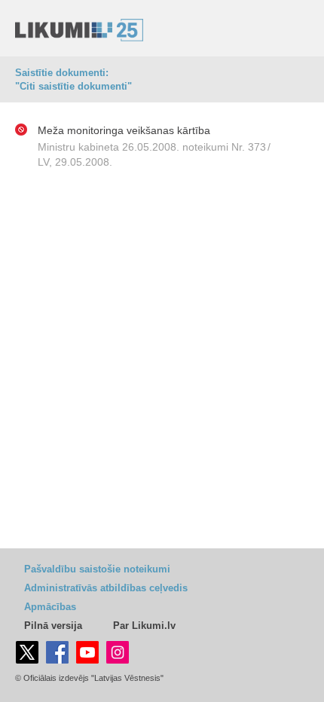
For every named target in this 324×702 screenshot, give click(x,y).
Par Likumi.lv (144, 625)
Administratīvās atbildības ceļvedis (106, 588)
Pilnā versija (53, 625)
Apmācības (50, 606)
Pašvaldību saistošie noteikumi (97, 569)
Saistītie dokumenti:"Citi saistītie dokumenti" (73, 79)
